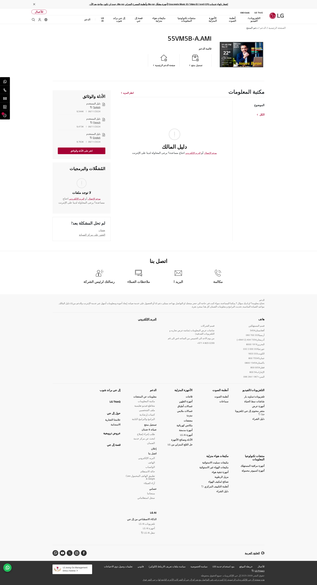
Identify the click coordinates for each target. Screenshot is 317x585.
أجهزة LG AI (186, 434)
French (96, 122)
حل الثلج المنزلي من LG (180, 444)
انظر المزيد (128, 92)
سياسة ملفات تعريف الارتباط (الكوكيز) (167, 566)
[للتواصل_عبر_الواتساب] (7, 568)
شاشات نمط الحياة (254, 401)
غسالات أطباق (185, 406)
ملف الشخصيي (147, 410)
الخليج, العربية (252, 553)
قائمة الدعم (205, 48)
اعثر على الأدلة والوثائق (81, 150)
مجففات (188, 420)
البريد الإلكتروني (193, 152)
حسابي (153, 488)
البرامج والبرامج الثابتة (143, 419)
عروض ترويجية (112, 433)
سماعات (224, 401)
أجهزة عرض (258, 406)
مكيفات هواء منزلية (217, 456)
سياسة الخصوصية (199, 566)
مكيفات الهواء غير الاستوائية (214, 467)
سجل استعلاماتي (146, 497)
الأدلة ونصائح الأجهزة (182, 439)
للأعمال (39, 12)
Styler (190, 415)
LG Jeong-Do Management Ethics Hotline (75, 569)
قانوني (141, 566)
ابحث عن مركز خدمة (144, 438)
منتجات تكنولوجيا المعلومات (254, 457)
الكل (262, 114)
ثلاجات (189, 396)
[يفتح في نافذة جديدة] (84, 553)
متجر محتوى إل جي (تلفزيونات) (249, 412)
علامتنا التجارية (113, 419)
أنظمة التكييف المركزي (216, 486)
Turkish (96, 107)
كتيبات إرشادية (147, 414)
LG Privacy (259, 570)
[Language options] (46, 20)
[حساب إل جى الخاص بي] (40, 20)
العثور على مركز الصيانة (92, 234)
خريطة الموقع (246, 566)
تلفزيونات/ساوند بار (254, 396)
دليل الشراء (258, 418)
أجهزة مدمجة (186, 430)
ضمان (102, 230)
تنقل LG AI (149, 532)
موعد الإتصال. (210, 152)
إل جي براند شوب (110, 390)
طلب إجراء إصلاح (146, 434)
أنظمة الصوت (220, 390)
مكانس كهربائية (185, 425)
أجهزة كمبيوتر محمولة (253, 470)
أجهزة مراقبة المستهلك (252, 465)
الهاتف (151, 462)
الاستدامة (116, 424)
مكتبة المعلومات (146, 401)
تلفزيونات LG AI (147, 523)
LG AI (153, 512)
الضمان (151, 443)
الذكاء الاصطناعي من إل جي (142, 519)
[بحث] (33, 20)
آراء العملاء (149, 483)
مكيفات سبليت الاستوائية (215, 462)
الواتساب (150, 467)
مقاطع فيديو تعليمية (144, 405)
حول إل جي (114, 413)
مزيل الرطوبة (222, 476)
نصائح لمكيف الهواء (218, 481)
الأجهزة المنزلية (184, 390)
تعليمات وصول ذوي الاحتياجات (118, 566)
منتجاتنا (151, 493)
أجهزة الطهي (186, 401)
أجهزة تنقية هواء (220, 472)
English (96, 137)
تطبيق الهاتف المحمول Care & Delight (140, 477)
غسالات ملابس (185, 411)
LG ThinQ (115, 401)
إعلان (154, 448)
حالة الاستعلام (148, 471)
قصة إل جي (114, 444)
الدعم (153, 390)
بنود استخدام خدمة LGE (223, 566)
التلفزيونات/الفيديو (253, 390)
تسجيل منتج (150, 424)
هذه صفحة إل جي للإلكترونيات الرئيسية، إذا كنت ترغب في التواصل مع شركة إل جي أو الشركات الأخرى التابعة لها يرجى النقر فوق (203, 579)
